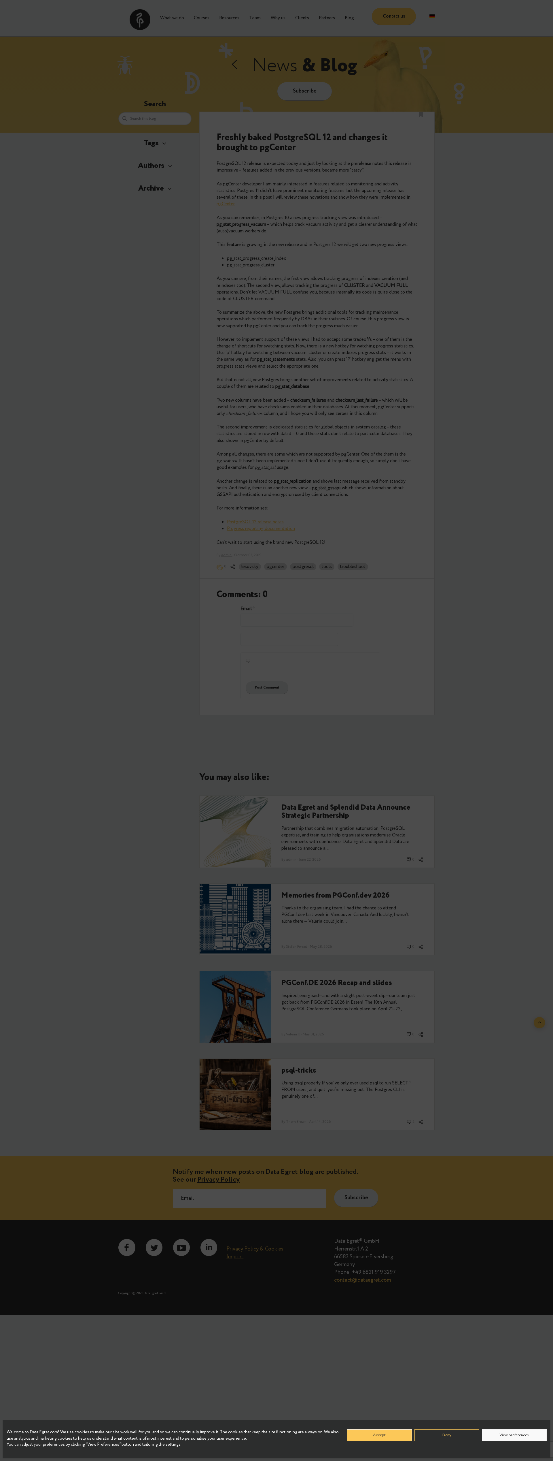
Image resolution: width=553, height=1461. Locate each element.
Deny (446, 1435)
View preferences (514, 1435)
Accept (379, 1435)
